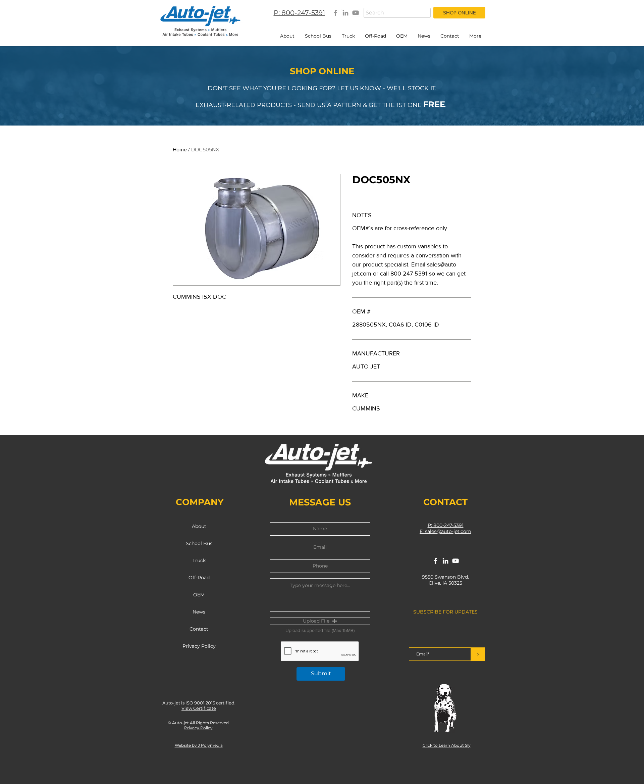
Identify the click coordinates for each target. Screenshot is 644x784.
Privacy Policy (199, 646)
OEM (199, 595)
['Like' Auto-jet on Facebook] (435, 561)
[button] (320, 621)
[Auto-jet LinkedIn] (345, 13)
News (199, 612)
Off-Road (199, 578)
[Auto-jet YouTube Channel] (356, 13)
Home (180, 149)
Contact (199, 629)
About (199, 526)
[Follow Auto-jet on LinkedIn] (445, 561)
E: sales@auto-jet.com (445, 531)
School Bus (199, 543)
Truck (199, 560)
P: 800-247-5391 (446, 525)
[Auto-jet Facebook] (335, 13)
